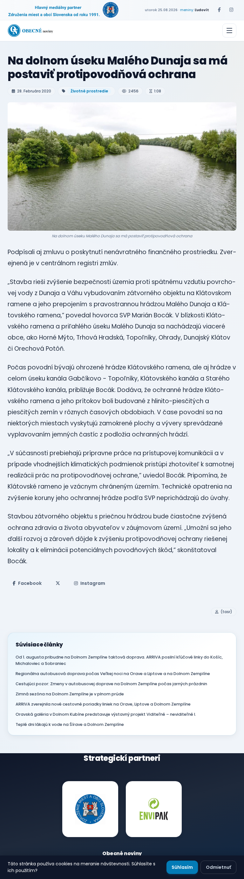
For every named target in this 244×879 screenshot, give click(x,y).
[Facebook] (219, 10)
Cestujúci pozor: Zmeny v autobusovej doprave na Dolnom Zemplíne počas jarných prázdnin (111, 683)
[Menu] (229, 30)
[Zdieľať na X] (58, 583)
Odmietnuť (218, 867)
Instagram (92, 583)
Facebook (30, 583)
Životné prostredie (89, 91)
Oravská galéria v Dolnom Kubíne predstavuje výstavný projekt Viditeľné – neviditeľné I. (106, 714)
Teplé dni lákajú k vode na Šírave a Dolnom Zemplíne (70, 724)
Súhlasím (182, 867)
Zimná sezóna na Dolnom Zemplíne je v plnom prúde (70, 694)
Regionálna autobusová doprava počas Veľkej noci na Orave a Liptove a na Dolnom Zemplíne (113, 673)
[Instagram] (231, 10)
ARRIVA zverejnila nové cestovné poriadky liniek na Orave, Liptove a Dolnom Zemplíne (103, 704)
